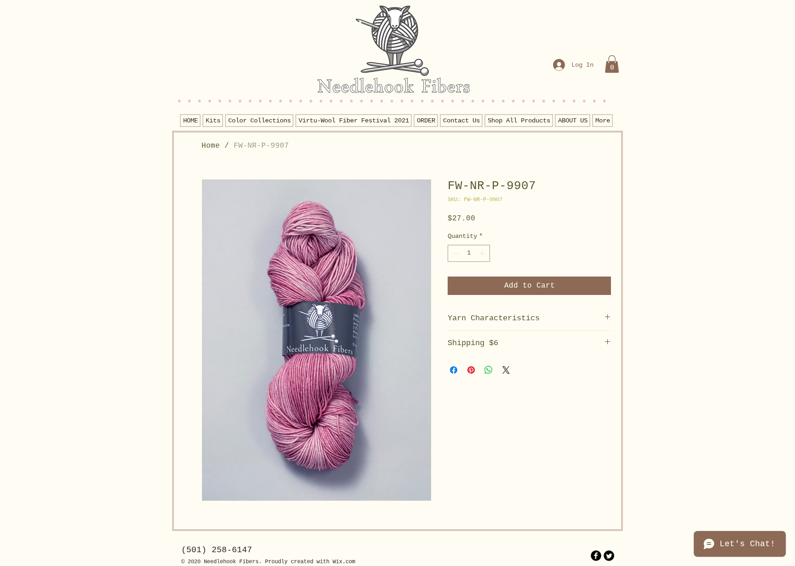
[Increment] (483, 253)
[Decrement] (455, 253)
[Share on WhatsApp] (488, 369)
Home (211, 146)
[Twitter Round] (609, 555)
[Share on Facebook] (453, 369)
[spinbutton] (469, 253)
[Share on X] (506, 369)
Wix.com (344, 562)
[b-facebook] (596, 555)
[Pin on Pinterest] (471, 369)
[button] (612, 64)
